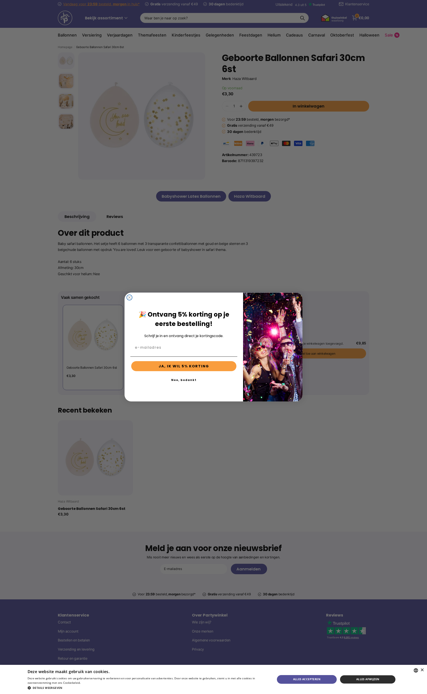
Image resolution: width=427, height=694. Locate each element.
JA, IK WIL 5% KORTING (184, 366)
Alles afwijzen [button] (367, 679)
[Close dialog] (129, 297)
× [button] (422, 670)
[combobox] (416, 670)
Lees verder (89, 683)
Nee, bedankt (184, 380)
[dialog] (213, 679)
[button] (148, 688)
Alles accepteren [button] (306, 679)
